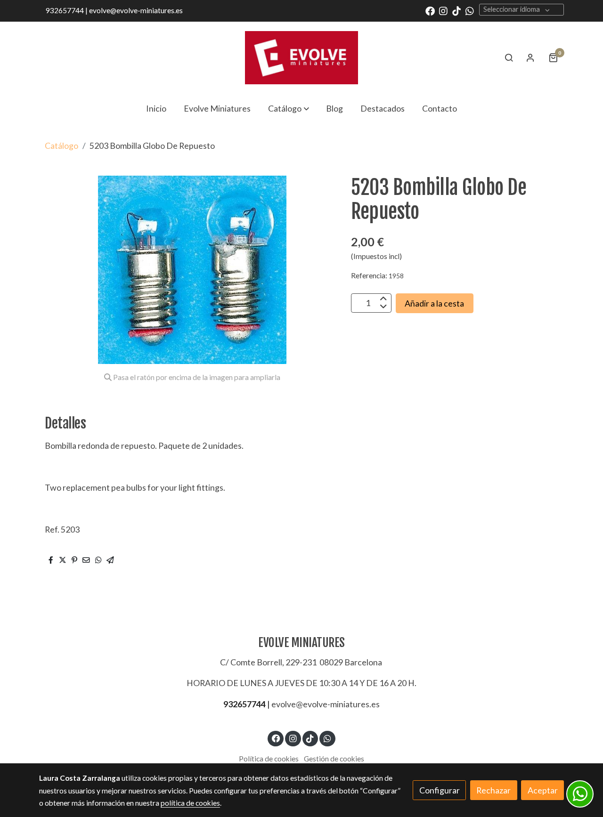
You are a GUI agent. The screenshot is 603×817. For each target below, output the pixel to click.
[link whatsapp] (469, 10)
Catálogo (61, 145)
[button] (289, 108)
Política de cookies (269, 758)
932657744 (244, 704)
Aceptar (543, 790)
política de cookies (190, 803)
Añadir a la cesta (434, 303)
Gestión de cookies (334, 758)
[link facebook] (430, 10)
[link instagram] (443, 10)
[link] (301, 57)
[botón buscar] (509, 57)
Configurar (439, 790)
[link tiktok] (456, 10)
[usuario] (530, 57)
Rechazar (493, 790)
